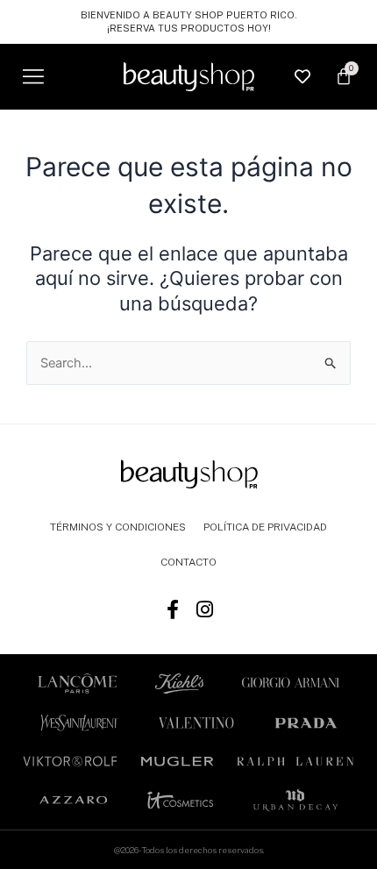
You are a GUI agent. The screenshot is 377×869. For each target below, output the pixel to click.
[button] (33, 76)
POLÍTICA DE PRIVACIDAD (265, 527)
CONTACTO (188, 562)
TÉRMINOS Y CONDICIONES (118, 527)
